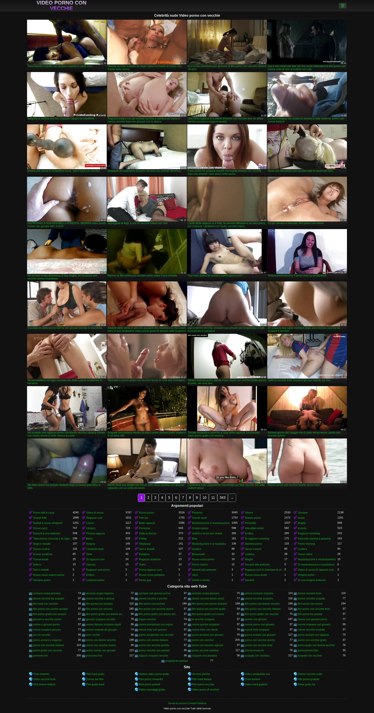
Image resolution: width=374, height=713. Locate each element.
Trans (142, 564)
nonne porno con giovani (259, 624)
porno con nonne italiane (153, 640)
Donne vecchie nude (310, 674)
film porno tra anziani (310, 614)
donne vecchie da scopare (48, 598)
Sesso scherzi (253, 549)
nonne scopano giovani (47, 629)
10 (204, 497)
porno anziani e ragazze (47, 640)
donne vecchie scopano (259, 598)
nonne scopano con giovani (314, 624)
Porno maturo (200, 564)
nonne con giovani (256, 619)
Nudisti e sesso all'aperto (48, 523)
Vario (195, 575)
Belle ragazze (147, 523)
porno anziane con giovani (207, 634)
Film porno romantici (151, 679)
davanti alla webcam (204, 569)
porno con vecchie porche (154, 645)
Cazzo (90, 523)
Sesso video (305, 554)
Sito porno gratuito (308, 679)
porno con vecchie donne (260, 640)
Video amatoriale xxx (257, 674)
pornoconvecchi (254, 650)
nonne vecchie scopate (311, 629)
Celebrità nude (95, 549)
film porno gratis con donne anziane (106, 614)
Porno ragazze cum (150, 569)
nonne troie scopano (257, 629)
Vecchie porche (201, 674)
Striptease (145, 543)
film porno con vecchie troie (314, 608)
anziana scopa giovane (47, 593)
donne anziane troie (309, 593)
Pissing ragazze (95, 533)
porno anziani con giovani (260, 634)
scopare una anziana (204, 655)
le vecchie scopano (203, 619)
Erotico (90, 575)
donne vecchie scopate (311, 598)
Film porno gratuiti (149, 684)
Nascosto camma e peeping (314, 538)
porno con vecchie (203, 640)
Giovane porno (42, 580)
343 (223, 497)
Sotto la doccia (147, 533)
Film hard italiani (201, 679)
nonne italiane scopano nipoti (103, 624)
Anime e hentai (201, 580)
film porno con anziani (152, 603)
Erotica (249, 533)
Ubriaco (90, 528)
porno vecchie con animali (154, 650)
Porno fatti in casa (43, 512)
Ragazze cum (94, 517)
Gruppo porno (200, 528)
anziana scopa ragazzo (100, 593)
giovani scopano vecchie (100, 619)
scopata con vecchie (310, 655)
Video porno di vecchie (205, 689)
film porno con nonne (310, 603)
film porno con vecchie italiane (263, 608)
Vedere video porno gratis (154, 674)
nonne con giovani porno (312, 619)
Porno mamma (306, 543)
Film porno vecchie (203, 684)
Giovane (303, 512)
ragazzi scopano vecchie (153, 655)
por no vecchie (41, 634)
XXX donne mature (44, 684)
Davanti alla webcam (257, 564)
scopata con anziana (257, 655)
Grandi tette (40, 517)
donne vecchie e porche (153, 598)
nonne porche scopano (205, 624)
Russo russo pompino (152, 575)
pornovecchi (40, 655)
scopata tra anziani (177, 660)
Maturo (37, 564)
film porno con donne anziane (209, 603)
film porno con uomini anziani (50, 608)
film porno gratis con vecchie (262, 614)
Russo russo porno (203, 559)
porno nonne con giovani (101, 650)
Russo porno (146, 512)
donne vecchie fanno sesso (208, 598)
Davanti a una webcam (46, 533)
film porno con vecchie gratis (209, 608)
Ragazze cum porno (98, 569)
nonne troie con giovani (153, 629)
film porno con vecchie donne (156, 608)
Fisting (143, 538)
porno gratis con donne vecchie (316, 645)
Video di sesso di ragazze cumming (317, 569)
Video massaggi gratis (152, 689)
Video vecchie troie (44, 679)
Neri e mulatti (147, 549)
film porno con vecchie (99, 608)
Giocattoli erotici (254, 528)
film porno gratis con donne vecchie (159, 614)
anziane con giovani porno (154, 593)
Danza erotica (41, 549)
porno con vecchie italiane (48, 645)
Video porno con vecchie (61, 5)
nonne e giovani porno (46, 624)
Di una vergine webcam (312, 580)
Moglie (302, 523)
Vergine (90, 543)
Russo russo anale (256, 575)
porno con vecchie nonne (101, 645)
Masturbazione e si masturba (209, 543)
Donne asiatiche (42, 554)
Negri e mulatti (41, 543)
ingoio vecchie (147, 619)
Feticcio (143, 517)
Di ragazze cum (95, 559)
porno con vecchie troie (258, 645)
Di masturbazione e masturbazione (317, 564)
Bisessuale (198, 554)
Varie (89, 554)
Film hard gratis (95, 674)
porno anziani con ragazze (313, 634)
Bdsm (89, 538)
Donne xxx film (94, 679)
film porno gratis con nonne (208, 614)
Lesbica (302, 549)
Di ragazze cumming (257, 538)
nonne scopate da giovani (101, 629)
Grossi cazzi (40, 528)
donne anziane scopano (259, 593)
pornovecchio (94, 655)
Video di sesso (94, 512)
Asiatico (196, 549)
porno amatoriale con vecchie (156, 634)
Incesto (302, 528)
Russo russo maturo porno (48, 575)
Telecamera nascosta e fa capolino (53, 538)
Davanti (249, 580)
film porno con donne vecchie (262, 603)
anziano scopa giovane (205, 593)
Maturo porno (253, 517)
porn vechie (93, 634)
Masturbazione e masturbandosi (317, 559)
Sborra (249, 512)
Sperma (90, 564)
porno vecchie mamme (205, 650)
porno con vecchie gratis (312, 640)
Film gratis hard (95, 684)
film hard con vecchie (45, 603)
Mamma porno (253, 543)
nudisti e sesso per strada (207, 533)
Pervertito (250, 523)
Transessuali (40, 559)
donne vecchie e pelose (100, 598)
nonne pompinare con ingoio (156, 624)
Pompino (197, 512)
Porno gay (145, 580)
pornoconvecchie (308, 650)
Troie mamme (41, 674)
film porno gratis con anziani (49, 614)
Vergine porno (306, 575)
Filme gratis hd (306, 684)
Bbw (194, 538)
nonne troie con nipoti (205, 629)
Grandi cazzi (199, 517)
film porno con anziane (99, 603)
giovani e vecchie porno (47, 619)
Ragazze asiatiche (150, 559)
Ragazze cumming (309, 533)
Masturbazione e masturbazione (211, 523)
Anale (301, 517)
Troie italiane (252, 679)
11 (213, 497)
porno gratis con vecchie (47, 650)
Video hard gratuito (256, 684)
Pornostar (144, 528)
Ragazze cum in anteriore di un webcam (265, 569)
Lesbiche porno (95, 580)
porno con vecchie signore (207, 645)
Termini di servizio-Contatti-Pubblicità (187, 703)
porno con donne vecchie (101, 640)
